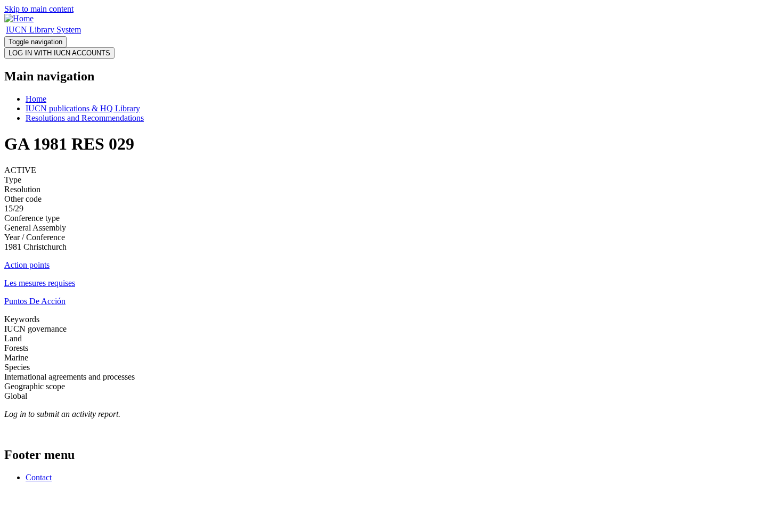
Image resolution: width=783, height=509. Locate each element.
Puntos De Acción (35, 301)
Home (36, 98)
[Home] (19, 18)
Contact (39, 477)
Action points (27, 264)
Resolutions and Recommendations (85, 117)
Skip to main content (39, 8)
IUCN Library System (43, 29)
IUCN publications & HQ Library (83, 108)
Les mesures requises (39, 283)
